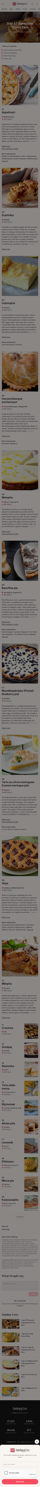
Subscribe (20, 1482)
